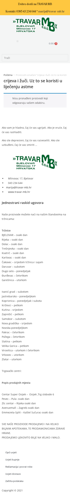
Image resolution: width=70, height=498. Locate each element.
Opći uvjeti (11, 452)
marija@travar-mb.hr (51, 11)
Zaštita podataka (14, 481)
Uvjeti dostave (13, 473)
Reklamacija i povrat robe (18, 466)
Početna (8, 75)
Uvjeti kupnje (12, 459)
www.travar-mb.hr (18, 192)
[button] (17, 41)
